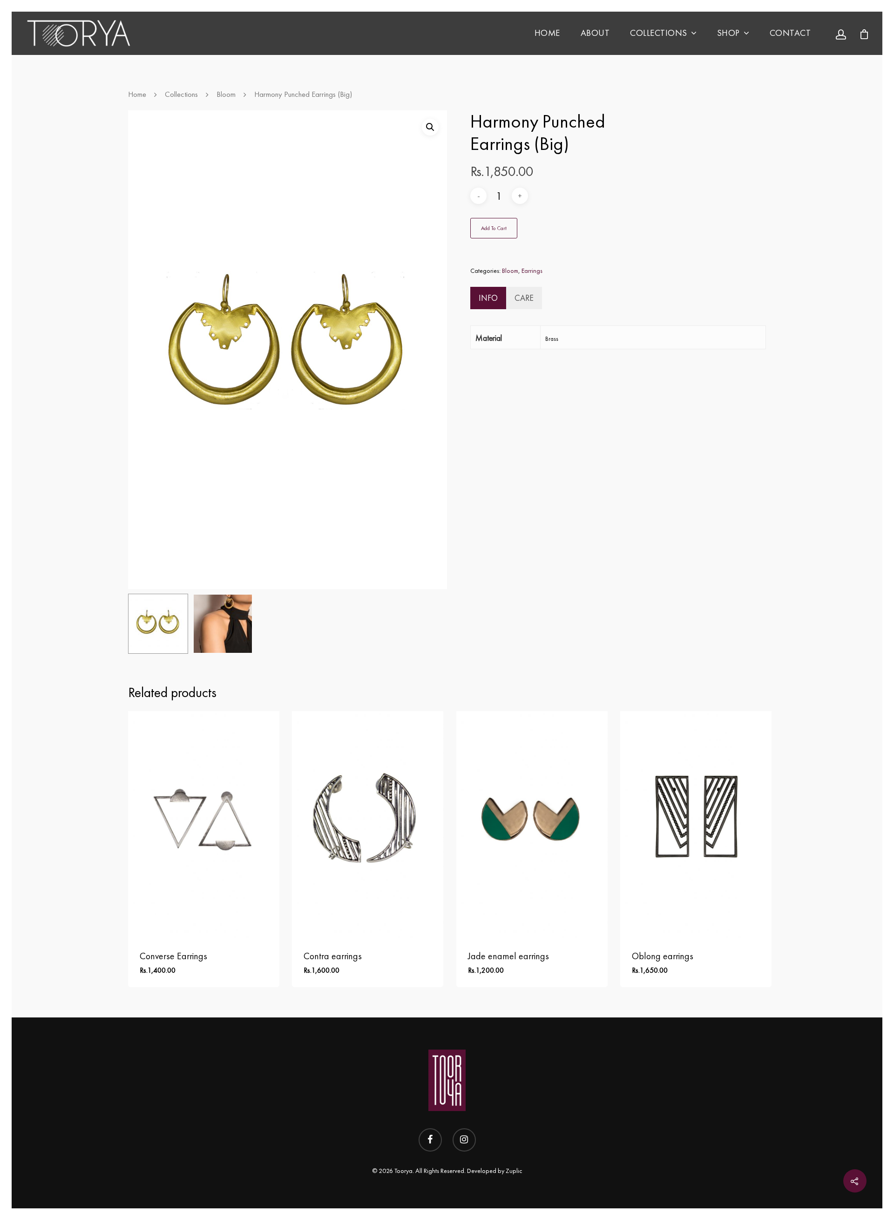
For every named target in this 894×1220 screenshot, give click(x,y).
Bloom (226, 94)
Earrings (532, 270)
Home (547, 33)
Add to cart (494, 228)
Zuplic (514, 1170)
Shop (728, 33)
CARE (524, 297)
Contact (790, 33)
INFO (488, 297)
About (595, 33)
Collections (658, 33)
